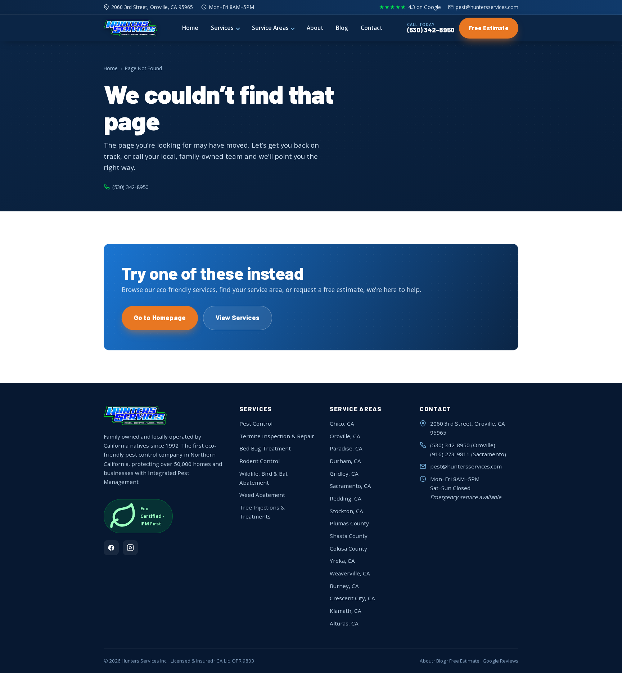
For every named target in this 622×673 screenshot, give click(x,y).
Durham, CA (345, 461)
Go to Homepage (160, 318)
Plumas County (349, 523)
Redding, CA (345, 498)
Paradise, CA (346, 448)
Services (222, 28)
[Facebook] (111, 547)
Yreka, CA (342, 560)
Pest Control (255, 423)
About (315, 28)
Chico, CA (342, 423)
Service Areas (270, 28)
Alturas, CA (344, 623)
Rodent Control (259, 461)
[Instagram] (130, 547)
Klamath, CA (345, 610)
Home (190, 28)
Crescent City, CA (352, 598)
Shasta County (349, 535)
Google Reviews (500, 661)
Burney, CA (344, 585)
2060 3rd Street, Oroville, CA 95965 (152, 7)
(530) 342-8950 (450, 445)
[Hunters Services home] (130, 28)
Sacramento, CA (350, 485)
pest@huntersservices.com (487, 7)
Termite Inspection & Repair (276, 436)
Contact (371, 28)
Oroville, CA (345, 436)
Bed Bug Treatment (265, 448)
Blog (342, 28)
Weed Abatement (262, 494)
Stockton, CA (346, 511)
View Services (238, 318)
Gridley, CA (344, 473)
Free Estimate (489, 27)
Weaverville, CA (350, 573)
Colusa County (348, 548)
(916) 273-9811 (450, 454)
